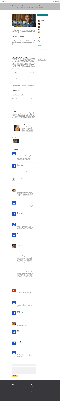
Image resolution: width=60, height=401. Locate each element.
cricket (42, 61)
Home (18, 7)
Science (39, 46)
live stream (42, 57)
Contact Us (31, 390)
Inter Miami (42, 60)
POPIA (31, 391)
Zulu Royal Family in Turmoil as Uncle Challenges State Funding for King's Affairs (16, 145)
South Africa (39, 57)
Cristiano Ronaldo (40, 58)
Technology (39, 45)
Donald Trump (39, 61)
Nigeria (45, 60)
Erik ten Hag (43, 59)
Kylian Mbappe (39, 59)
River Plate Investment (56, 1)
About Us (31, 386)
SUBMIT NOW (14, 375)
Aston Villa (43, 58)
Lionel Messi (39, 60)
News (39, 41)
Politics (39, 40)
